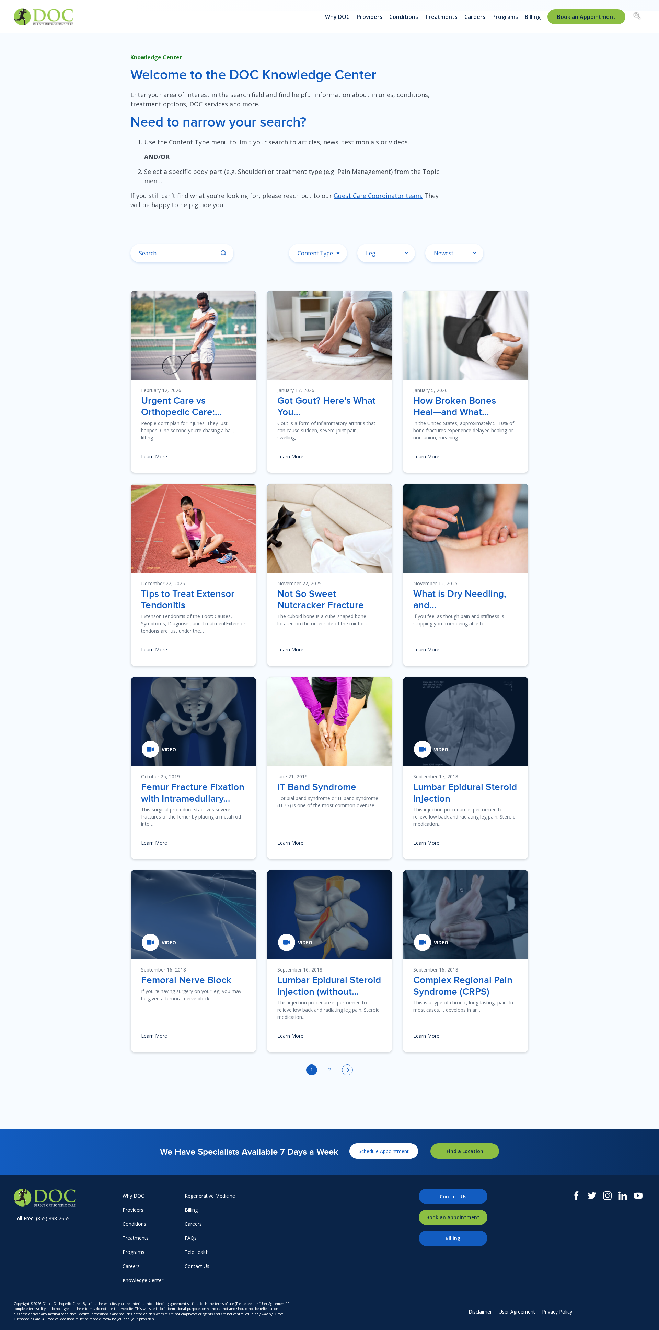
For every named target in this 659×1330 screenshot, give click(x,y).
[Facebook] (576, 1196)
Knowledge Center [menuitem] (143, 1280)
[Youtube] (638, 1196)
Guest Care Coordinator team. (378, 195)
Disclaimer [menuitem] (480, 1311)
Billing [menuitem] (533, 17)
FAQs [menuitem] (191, 1238)
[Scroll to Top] (643, 1314)
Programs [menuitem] (505, 17)
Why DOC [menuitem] (337, 17)
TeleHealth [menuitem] (197, 1252)
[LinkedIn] (623, 1196)
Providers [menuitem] (369, 17)
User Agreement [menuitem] (517, 1311)
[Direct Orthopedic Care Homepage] (43, 16)
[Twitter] (592, 1196)
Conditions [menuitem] (403, 17)
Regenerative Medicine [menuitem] (210, 1195)
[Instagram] (607, 1196)
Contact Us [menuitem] (197, 1266)
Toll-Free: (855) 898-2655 (42, 1218)
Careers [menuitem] (474, 17)
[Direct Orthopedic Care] (66, 1198)
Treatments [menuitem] (441, 17)
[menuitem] (586, 16)
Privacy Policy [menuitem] (557, 1311)
